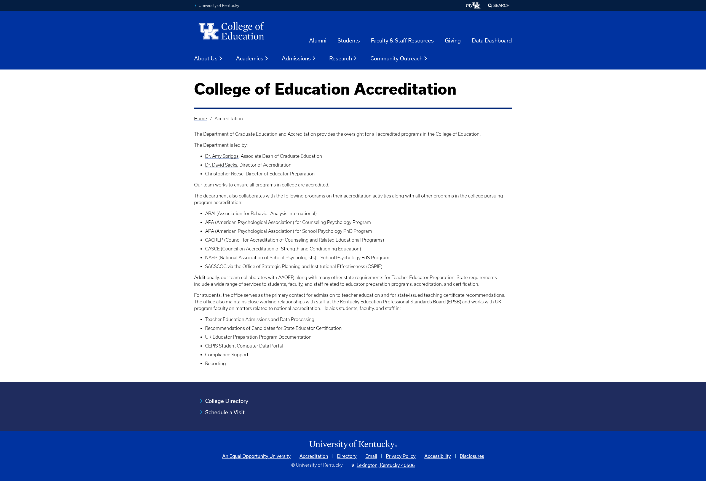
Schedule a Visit (225, 412)
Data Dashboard (492, 40)
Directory (347, 456)
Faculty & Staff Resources (402, 40)
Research (340, 58)
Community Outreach (396, 58)
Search (501, 5)
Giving (453, 40)
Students (349, 40)
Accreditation (313, 456)
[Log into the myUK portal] (473, 5)
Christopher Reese (224, 173)
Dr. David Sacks (221, 164)
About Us (206, 58)
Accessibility (437, 456)
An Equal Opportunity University (256, 456)
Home (200, 118)
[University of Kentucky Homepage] (353, 444)
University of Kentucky (219, 5)
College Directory (226, 401)
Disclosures (472, 456)
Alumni (318, 40)
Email (371, 456)
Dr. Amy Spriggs (222, 156)
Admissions (296, 58)
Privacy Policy (401, 456)
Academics (249, 58)
